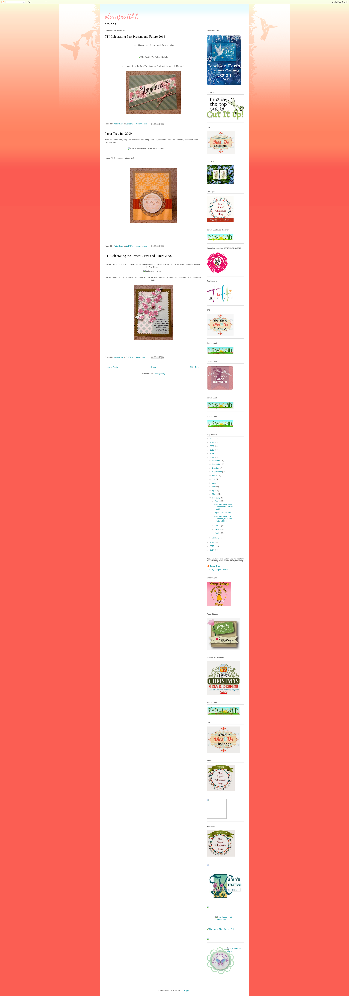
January (216, 538)
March (215, 494)
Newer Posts (112, 367)
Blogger (186, 990)
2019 (212, 450)
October (216, 468)
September (217, 472)
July (214, 479)
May (214, 487)
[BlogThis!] (155, 124)
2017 (212, 457)
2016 (212, 542)
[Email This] (152, 124)
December (217, 460)
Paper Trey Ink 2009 (118, 133)
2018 (212, 453)
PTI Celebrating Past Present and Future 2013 (135, 36)
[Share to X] (157, 124)
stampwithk (122, 16)
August (215, 475)
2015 (212, 546)
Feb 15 (217, 526)
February (216, 498)
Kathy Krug (215, 566)
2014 (212, 550)
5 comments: (141, 246)
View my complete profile (217, 570)
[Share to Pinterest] (162, 124)
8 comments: (141, 124)
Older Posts (195, 367)
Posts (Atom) (159, 374)
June (214, 483)
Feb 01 (217, 533)
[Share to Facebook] (160, 124)
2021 (212, 442)
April (214, 490)
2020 (212, 446)
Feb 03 (217, 529)
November (217, 464)
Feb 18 (217, 501)
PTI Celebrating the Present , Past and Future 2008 (138, 255)
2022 (212, 439)
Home (153, 367)
